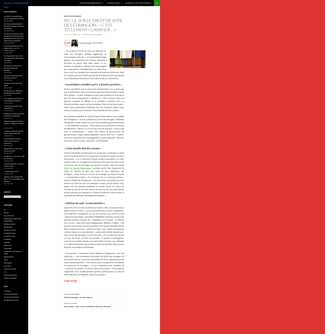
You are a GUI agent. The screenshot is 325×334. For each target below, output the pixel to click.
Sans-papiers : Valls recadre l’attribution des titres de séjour (87, 305)
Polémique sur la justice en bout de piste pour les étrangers (12, 68)
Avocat (6, 213)
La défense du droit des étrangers (137, 3)
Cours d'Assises (9, 216)
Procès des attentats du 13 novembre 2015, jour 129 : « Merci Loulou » (14, 48)
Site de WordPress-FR (11, 300)
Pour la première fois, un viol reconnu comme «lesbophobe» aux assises (14, 58)
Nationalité (7, 248)
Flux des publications (11, 294)
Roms (6, 260)
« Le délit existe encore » (12, 171)
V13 (5, 272)
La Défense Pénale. (113, 3)
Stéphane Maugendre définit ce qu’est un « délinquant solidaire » (14, 123)
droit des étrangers (72, 16)
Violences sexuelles (10, 278)
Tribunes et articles (10, 269)
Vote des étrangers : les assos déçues (78, 295)
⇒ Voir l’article (70, 280)
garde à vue (7, 245)
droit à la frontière (10, 230)
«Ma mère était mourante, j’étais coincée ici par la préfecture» (12, 141)
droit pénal (7, 239)
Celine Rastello (84, 43)
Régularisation (8, 257)
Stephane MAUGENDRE (16, 3)
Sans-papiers (8, 263)
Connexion (7, 291)
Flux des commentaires (11, 297)
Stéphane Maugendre (93, 34)
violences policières (10, 275)
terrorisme (7, 266)
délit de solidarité (9, 224)
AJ (4, 210)
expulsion (7, 242)
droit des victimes (9, 236)
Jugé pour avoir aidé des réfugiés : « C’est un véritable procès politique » (14, 179)
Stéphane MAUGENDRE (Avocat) (91, 3)
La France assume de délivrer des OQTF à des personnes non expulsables (14, 26)
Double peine (8, 227)
